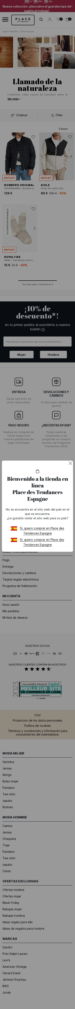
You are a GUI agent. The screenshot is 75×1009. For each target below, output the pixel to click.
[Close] (70, 463)
